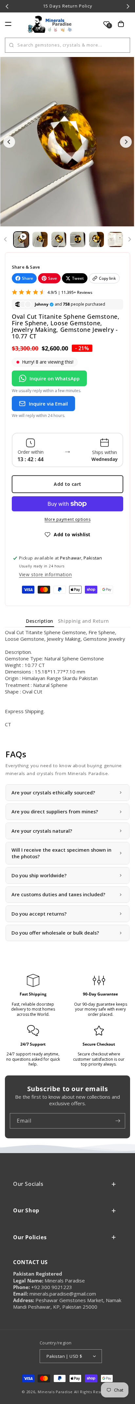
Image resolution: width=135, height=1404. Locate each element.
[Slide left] (5, 239)
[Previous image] (9, 142)
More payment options (67, 519)
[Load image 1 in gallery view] (40, 239)
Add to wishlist (72, 534)
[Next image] (126, 142)
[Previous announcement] (7, 6)
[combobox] (67, 45)
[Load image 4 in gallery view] (96, 239)
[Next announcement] (128, 6)
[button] (8, 24)
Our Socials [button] (28, 1183)
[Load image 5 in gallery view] (115, 239)
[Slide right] (129, 239)
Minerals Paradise (55, 1391)
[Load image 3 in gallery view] (77, 239)
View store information (45, 574)
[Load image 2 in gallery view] (59, 239)
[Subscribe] (117, 1121)
